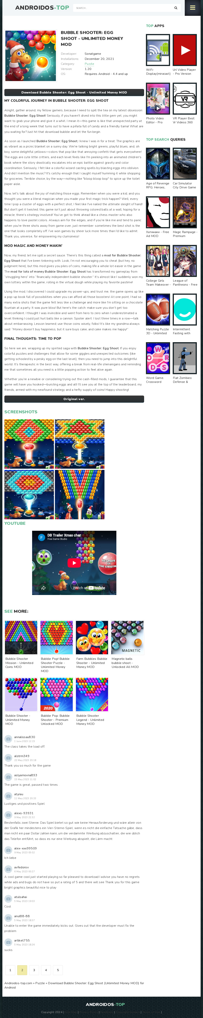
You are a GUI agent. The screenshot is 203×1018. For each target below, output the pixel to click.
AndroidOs (42, 8)
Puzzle (89, 64)
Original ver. (74, 399)
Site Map (71, 1012)
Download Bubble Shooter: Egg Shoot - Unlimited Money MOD (74, 92)
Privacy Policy (88, 1012)
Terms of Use (151, 1012)
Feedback (107, 1012)
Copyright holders (128, 1012)
